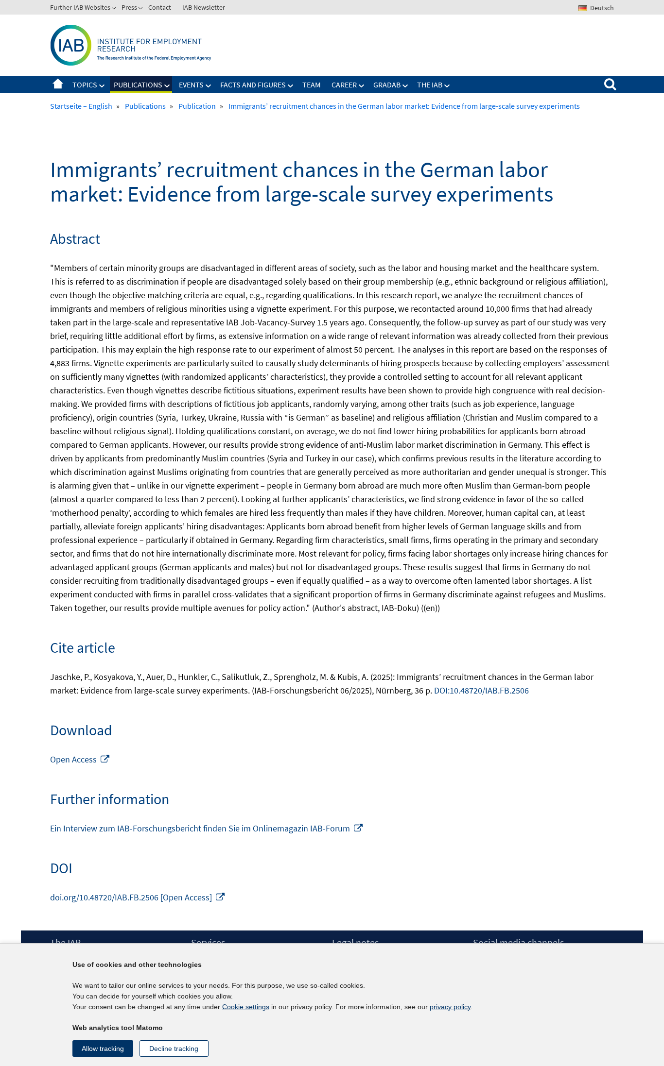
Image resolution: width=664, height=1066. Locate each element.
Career (344, 84)
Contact (159, 7)
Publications (138, 84)
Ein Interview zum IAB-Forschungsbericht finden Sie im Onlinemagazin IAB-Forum (207, 828)
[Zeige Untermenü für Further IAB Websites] (115, 9)
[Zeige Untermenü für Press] (141, 9)
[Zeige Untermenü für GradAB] (405, 86)
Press (129, 7)
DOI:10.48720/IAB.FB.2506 (481, 690)
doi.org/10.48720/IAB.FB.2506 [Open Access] (138, 897)
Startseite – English (58, 84)
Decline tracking (173, 1048)
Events (191, 84)
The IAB (429, 84)
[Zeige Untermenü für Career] (362, 86)
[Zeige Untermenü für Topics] (102, 86)
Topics (84, 84)
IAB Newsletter (203, 7)
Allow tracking (103, 1048)
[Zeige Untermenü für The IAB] (447, 86)
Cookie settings (245, 1007)
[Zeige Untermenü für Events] (208, 86)
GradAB (387, 84)
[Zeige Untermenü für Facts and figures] (291, 86)
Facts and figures (253, 84)
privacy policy (450, 1007)
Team (311, 84)
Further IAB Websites (80, 7)
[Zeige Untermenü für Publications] (167, 86)
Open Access (80, 759)
